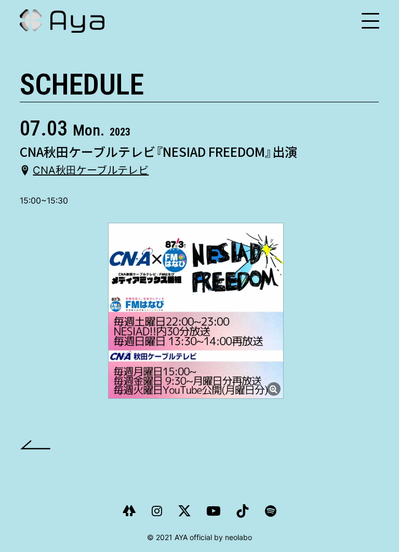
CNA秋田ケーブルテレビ (91, 170)
